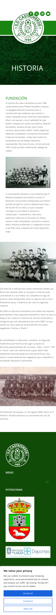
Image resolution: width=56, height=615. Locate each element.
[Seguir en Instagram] (42, 13)
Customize (28, 601)
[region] (28, 590)
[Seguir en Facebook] (31, 13)
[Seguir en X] (36, 13)
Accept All (28, 593)
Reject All (28, 608)
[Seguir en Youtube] (48, 13)
